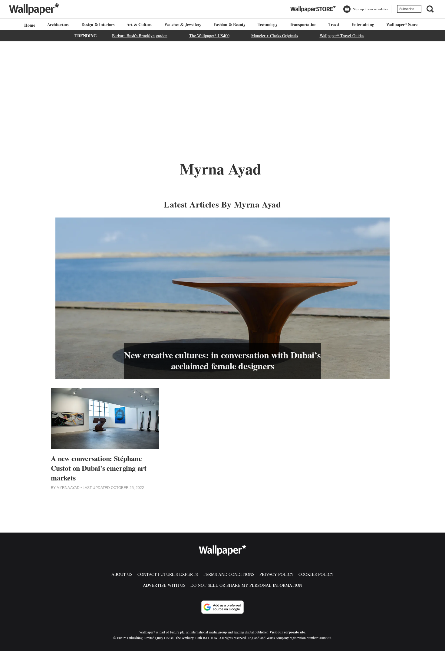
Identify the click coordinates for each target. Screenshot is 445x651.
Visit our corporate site (287, 632)
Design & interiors (97, 24)
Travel (333, 24)
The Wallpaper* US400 (209, 35)
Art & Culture (139, 24)
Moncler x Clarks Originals (274, 35)
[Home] (29, 25)
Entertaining (362, 24)
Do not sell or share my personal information (246, 585)
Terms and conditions (229, 574)
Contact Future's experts (167, 574)
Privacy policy (276, 574)
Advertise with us (164, 585)
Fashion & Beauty (229, 24)
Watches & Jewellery (182, 24)
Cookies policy (316, 574)
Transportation (303, 24)
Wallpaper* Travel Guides (342, 35)
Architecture (58, 24)
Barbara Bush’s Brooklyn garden (139, 35)
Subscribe (406, 9)
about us (122, 574)
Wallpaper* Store (401, 24)
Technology (268, 24)
